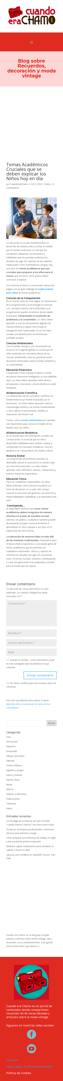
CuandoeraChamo (19, 184)
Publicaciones (13, 798)
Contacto (12, 1060)
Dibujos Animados (15, 755)
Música (9, 789)
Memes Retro (13, 779)
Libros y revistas (14, 774)
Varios (48, 184)
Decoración (12, 741)
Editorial (10, 760)
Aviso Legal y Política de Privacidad (29, 1066)
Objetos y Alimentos (16, 794)
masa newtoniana (32, 420)
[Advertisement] (31, 120)
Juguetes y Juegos (15, 770)
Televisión (11, 803)
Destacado (11, 751)
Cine (8, 736)
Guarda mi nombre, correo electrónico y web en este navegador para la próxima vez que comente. (30, 663)
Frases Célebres (14, 765)
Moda (9, 784)
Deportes (11, 746)
